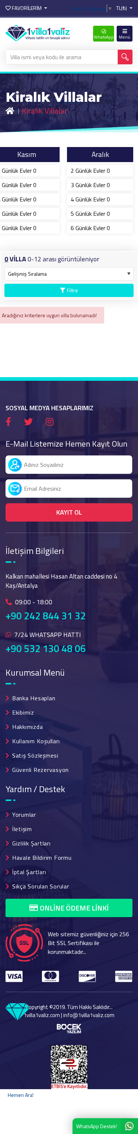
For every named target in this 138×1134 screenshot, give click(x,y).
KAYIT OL (69, 512)
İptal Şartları (29, 872)
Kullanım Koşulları (36, 741)
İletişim (22, 828)
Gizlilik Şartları (31, 843)
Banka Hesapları (34, 698)
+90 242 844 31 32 (46, 615)
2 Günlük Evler (90, 170)
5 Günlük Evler (90, 213)
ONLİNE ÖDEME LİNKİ (74, 907)
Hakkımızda (27, 726)
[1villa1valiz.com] (38, 32)
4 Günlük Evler (90, 199)
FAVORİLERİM (27, 8)
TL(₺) (122, 8)
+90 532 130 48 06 (46, 648)
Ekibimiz (23, 712)
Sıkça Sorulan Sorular (40, 886)
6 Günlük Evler (90, 227)
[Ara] (125, 57)
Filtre (72, 290)
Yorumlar (24, 814)
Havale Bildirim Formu (42, 857)
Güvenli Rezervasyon (40, 769)
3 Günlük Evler (90, 184)
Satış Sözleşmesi (35, 755)
